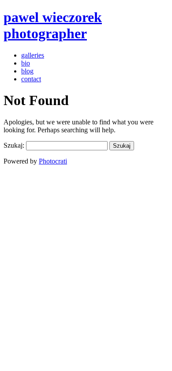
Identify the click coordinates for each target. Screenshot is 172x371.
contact (31, 79)
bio (25, 63)
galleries (32, 55)
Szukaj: (14, 145)
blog (27, 71)
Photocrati (53, 161)
